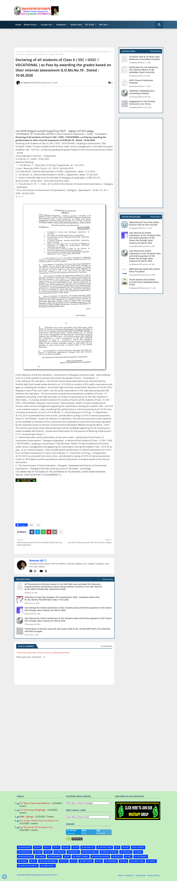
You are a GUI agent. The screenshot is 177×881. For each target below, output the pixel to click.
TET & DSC (89, 24)
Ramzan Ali (36, 560)
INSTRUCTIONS (106, 847)
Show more (108, 579)
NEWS (139, 852)
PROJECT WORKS (81, 856)
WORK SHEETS (48, 865)
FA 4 (57, 847)
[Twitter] (37, 532)
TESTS (64, 861)
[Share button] (60, 532)
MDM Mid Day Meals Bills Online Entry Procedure (144, 270)
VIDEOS (152, 861)
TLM (99, 861)
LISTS (49, 852)
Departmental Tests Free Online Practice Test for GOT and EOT (144, 223)
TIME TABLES (87, 861)
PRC (67, 856)
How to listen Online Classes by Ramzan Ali (38, 820)
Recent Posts (30, 24)
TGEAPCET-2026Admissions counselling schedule (142, 92)
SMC (129, 856)
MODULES (127, 852)
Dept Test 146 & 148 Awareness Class (35, 827)
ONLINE (42, 856)
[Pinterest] (48, 532)
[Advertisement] (112, 10)
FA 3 (48, 847)
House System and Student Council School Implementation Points (144, 282)
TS (23, 51)
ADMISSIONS (25, 847)
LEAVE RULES (25, 852)
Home (18, 24)
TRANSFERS (111, 861)
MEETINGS (74, 852)
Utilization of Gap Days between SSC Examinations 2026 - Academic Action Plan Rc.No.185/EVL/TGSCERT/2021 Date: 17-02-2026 (62, 598)
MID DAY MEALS (90, 852)
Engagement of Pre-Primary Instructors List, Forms (142, 102)
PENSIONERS (55, 856)
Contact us (130, 875)
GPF (76, 847)
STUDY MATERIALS (49, 861)
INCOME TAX (89, 847)
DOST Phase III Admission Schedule (141, 81)
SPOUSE (23, 861)
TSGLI (124, 861)
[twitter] (46, 571)
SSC (31, 525)
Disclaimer (141, 875)
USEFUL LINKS (138, 861)
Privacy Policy (153, 875)
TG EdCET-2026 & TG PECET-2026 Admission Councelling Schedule (144, 58)
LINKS (39, 852)
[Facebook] (31, 532)
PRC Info (103, 24)
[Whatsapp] (43, 532)
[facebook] (30, 571)
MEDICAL (60, 852)
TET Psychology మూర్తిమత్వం (32, 810)
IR (118, 847)
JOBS (127, 847)
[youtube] (41, 571)
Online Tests (76, 24)
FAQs (67, 847)
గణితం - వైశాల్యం (26, 816)
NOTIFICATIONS (26, 856)
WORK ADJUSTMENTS (28, 865)
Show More (155, 51)
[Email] (54, 532)
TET (74, 861)
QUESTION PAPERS (101, 856)
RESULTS (118, 856)
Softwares (61, 24)
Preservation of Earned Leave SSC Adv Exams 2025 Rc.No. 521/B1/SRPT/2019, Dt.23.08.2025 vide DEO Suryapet (67, 630)
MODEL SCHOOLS (110, 852)
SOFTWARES (142, 856)
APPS (39, 847)
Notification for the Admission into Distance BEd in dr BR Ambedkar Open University (143, 70)
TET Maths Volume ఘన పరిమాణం (34, 803)
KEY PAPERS (139, 847)
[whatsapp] (35, 571)
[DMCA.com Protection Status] (74, 840)
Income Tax (46, 24)
